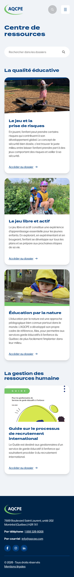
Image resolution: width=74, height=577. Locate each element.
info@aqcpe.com (32, 538)
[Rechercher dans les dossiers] (63, 52)
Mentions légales (15, 566)
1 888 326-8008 (34, 531)
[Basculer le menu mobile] (65, 9)
